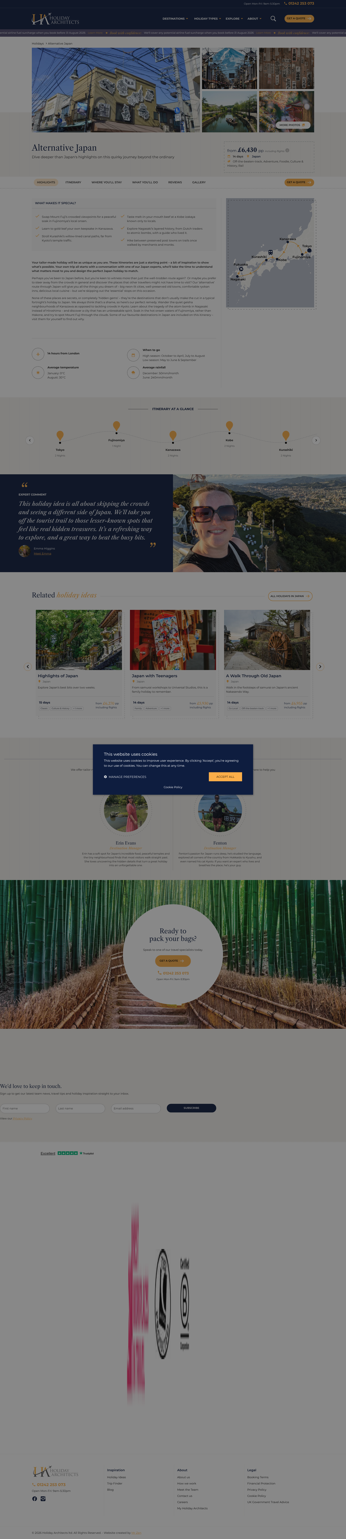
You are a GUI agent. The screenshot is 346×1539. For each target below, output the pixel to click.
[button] (125, 777)
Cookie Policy (173, 787)
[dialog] (173, 769)
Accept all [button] (225, 777)
